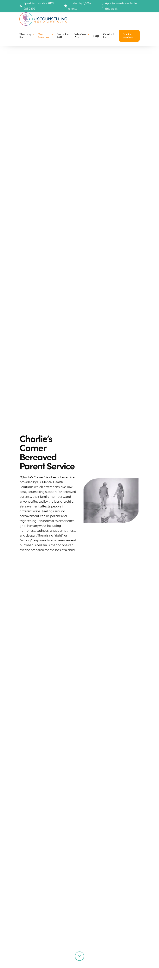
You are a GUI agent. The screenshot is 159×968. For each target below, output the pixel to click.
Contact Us (108, 35)
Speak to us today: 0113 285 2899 (39, 6)
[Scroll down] (79, 955)
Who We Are (80, 35)
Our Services (43, 35)
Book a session (128, 35)
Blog (95, 36)
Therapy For (25, 35)
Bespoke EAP (62, 35)
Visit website (36, 564)
